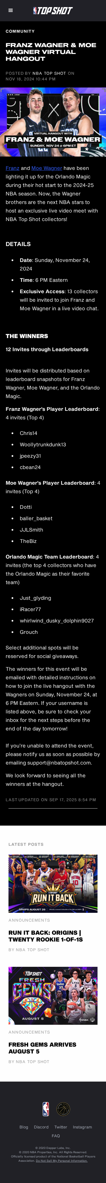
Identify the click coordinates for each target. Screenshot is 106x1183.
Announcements (29, 920)
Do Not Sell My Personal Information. (62, 1160)
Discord (41, 1127)
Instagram (82, 1127)
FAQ (56, 1136)
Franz (13, 168)
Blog (24, 1127)
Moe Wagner (46, 168)
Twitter (60, 1127)
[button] (10, 10)
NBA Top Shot (49, 73)
